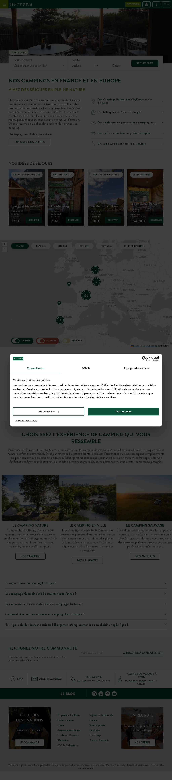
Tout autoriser (123, 411)
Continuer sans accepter (26, 420)
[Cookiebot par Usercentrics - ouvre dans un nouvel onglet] (144, 358)
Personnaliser (47, 411)
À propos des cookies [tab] (136, 368)
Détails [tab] (86, 368)
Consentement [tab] (35, 368)
